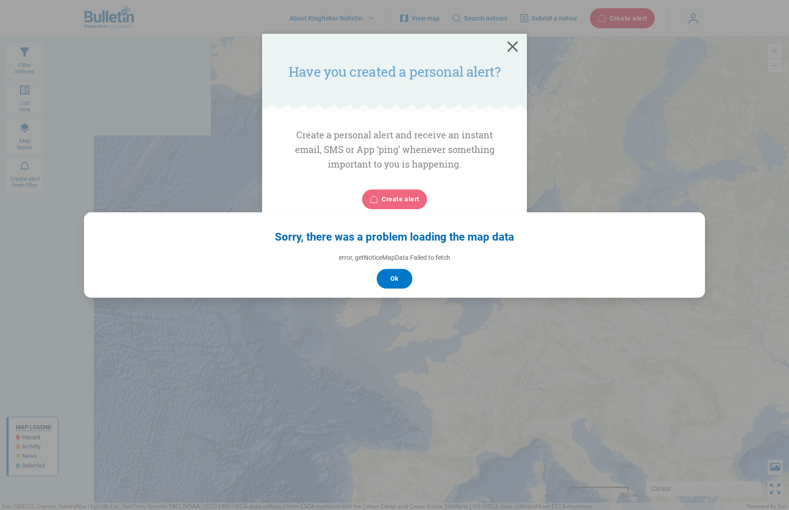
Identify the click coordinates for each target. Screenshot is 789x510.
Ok (394, 278)
